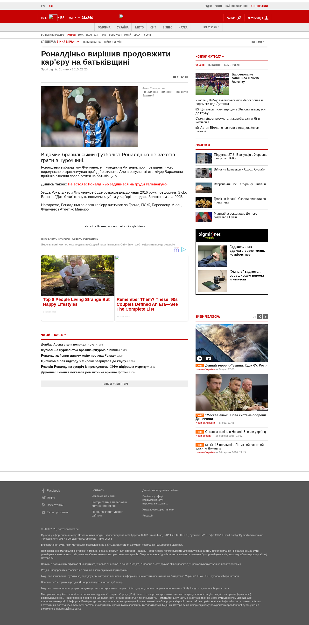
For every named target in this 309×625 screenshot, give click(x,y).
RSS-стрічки (55, 505)
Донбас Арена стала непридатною (72, 344)
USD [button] (71, 18)
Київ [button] (44, 18)
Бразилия (64, 238)
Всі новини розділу (52, 34)
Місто (139, 27)
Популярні (214, 65)
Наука (183, 27)
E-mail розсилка (58, 512)
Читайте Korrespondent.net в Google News (114, 226)
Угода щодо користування (158, 509)
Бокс (81, 34)
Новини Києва (92, 42)
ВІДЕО (208, 6)
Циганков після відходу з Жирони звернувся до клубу (88, 361)
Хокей (127, 34)
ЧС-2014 (147, 34)
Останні (200, 65)
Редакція (147, 515)
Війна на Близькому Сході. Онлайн (239, 169)
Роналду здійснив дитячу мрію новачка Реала (82, 355)
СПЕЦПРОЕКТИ (259, 6)
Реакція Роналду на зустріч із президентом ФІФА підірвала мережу (98, 366)
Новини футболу (208, 56)
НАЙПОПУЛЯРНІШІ (236, 6)
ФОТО (218, 6)
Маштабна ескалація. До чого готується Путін (235, 215)
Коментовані (232, 65)
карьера (76, 238)
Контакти (98, 490)
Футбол (71, 34)
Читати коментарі (115, 383)
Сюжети (201, 145)
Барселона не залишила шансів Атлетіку (245, 78)
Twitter (51, 498)
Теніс (103, 34)
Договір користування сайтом (160, 490)
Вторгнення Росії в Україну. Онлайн (240, 184)
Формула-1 (115, 34)
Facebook (53, 490)
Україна (122, 27)
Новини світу (203, 435)
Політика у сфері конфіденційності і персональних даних (155, 500)
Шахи (137, 34)
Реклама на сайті (103, 496)
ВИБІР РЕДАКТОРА (208, 316)
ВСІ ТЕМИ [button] (257, 42)
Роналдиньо (90, 238)
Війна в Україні (113, 42)
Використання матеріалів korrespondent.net (109, 504)
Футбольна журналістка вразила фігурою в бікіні (84, 350)
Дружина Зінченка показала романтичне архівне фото (88, 372)
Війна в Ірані (89, 41)
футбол (52, 238)
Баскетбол (92, 34)
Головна (104, 27)
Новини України (205, 369)
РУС (43, 6)
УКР (51, 6)
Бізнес (167, 27)
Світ (153, 27)
